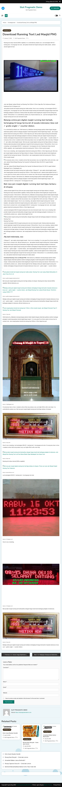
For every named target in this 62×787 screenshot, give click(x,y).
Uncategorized (6, 30)
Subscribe (56, 8)
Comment (6, 667)
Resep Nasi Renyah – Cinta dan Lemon (30, 743)
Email (5, 687)
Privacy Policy (56, 784)
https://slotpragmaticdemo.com (23, 712)
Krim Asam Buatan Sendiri (10, 733)
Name (5, 681)
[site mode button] (56, 15)
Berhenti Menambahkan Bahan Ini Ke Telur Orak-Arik (20, 767)
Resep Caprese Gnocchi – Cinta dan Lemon (18, 763)
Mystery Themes (48, 784)
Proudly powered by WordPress (24, 784)
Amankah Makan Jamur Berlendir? (49, 735)
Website (5, 693)
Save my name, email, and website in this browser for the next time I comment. (25, 698)
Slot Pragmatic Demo (31, 7)
